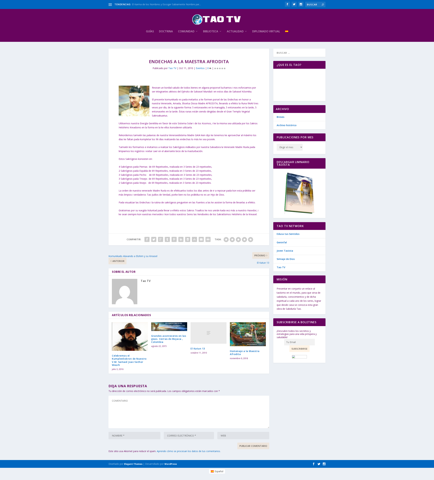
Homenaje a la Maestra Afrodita (245, 352)
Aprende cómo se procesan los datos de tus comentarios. (189, 451)
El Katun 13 (198, 348)
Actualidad (235, 31)
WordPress (170, 463)
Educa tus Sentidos (288, 234)
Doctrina (166, 31)
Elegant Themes (133, 463)
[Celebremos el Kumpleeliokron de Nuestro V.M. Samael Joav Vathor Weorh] (130, 336)
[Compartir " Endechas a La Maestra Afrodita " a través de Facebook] (147, 239)
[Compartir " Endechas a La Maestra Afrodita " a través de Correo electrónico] (201, 239)
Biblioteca (210, 31)
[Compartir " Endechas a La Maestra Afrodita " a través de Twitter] (153, 239)
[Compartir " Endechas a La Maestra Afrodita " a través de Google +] (160, 239)
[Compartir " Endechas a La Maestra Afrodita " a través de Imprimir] (208, 239)
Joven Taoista (285, 250)
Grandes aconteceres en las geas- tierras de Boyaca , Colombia (168, 339)
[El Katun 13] (208, 333)
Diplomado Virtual (266, 31)
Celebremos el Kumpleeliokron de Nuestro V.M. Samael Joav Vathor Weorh (129, 360)
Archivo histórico (287, 125)
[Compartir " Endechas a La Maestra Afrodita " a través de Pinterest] (174, 239)
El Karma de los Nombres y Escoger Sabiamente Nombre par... (166, 4)
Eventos (200, 68)
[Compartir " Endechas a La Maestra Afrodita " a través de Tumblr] (167, 239)
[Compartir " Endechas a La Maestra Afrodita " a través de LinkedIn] (180, 239)
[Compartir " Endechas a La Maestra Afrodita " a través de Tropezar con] (194, 239)
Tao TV (172, 68)
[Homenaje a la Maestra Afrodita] (248, 334)
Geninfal (282, 242)
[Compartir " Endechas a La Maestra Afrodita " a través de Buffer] (187, 239)
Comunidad (186, 31)
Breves (280, 117)
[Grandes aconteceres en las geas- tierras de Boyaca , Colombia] (169, 326)
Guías (150, 31)
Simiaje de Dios (286, 259)
